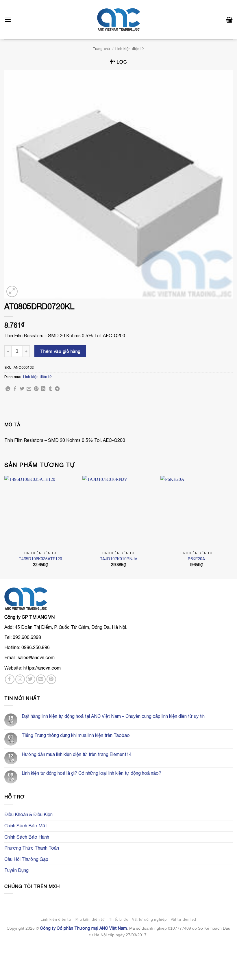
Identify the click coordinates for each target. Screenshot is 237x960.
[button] (7, 19)
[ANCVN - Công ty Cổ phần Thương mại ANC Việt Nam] (118, 19)
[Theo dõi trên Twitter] (30, 679)
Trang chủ (101, 49)
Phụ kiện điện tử (90, 919)
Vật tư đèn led (184, 919)
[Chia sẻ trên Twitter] (22, 389)
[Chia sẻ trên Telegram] (57, 389)
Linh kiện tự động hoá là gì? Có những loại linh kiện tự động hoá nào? (91, 773)
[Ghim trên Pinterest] (36, 389)
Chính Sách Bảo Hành (26, 836)
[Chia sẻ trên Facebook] (15, 389)
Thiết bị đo (118, 919)
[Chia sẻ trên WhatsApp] (7, 389)
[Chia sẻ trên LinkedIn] (43, 389)
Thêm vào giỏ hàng (60, 351)
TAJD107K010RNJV (118, 558)
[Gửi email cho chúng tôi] (41, 679)
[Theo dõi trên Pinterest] (51, 679)
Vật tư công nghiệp (149, 919)
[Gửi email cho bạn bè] (29, 389)
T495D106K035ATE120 (40, 558)
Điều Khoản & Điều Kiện (28, 814)
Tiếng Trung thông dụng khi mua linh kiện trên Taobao (76, 735)
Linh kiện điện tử (129, 49)
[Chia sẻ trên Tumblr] (50, 389)
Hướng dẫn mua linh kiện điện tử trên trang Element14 (77, 754)
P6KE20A (196, 558)
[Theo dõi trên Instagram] (20, 679)
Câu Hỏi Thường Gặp (26, 859)
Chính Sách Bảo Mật (25, 825)
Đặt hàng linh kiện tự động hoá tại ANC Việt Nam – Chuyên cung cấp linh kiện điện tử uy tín (113, 716)
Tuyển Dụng (16, 870)
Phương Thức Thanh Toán (31, 847)
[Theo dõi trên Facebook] (9, 679)
